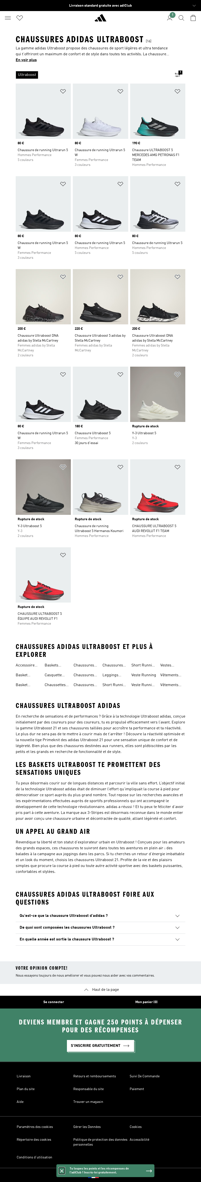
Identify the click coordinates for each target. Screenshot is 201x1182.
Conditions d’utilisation (34, 1157)
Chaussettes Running (55, 685)
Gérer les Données (87, 1127)
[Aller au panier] (193, 18)
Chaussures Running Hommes (112, 665)
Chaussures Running (84, 675)
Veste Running (143, 675)
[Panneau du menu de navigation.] (8, 18)
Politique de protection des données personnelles (100, 1142)
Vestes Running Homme (167, 665)
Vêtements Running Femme (169, 675)
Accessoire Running (25, 665)
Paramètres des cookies (35, 1127)
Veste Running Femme (143, 685)
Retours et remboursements (94, 1076)
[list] (93, 75)
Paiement (137, 1089)
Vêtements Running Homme (169, 685)
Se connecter (53, 1002)
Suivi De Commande (145, 1076)
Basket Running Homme (23, 685)
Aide (20, 1102)
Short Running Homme (143, 665)
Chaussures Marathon (84, 665)
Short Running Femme (114, 685)
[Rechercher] (181, 18)
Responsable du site (88, 1089)
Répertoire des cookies (34, 1139)
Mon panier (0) (146, 1002)
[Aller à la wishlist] (19, 18)
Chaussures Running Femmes (84, 685)
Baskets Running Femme (52, 665)
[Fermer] (62, 1171)
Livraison (24, 1076)
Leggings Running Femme (110, 675)
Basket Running (23, 675)
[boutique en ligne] (100, 20)
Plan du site (26, 1089)
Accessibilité (139, 1139)
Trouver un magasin (88, 1102)
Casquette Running (53, 675)
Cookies (136, 1127)
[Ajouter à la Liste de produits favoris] (63, 92)
